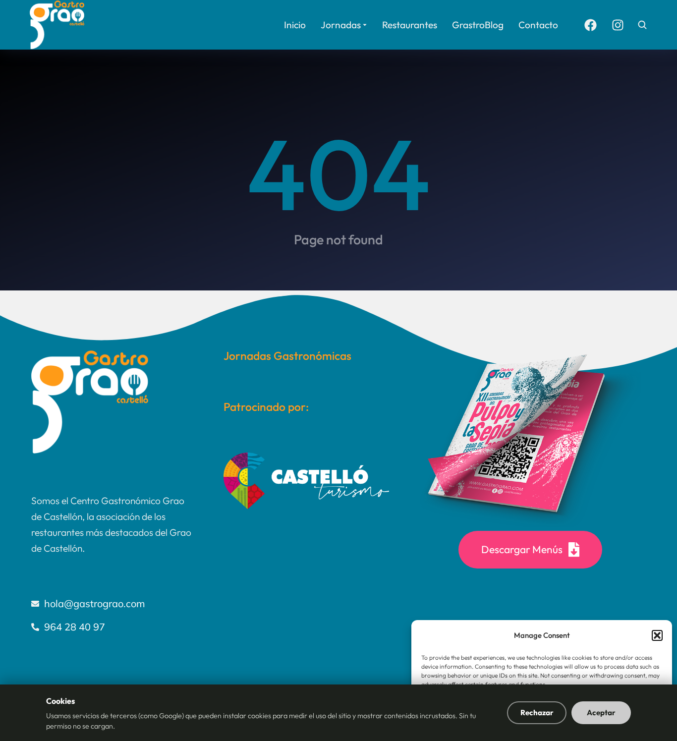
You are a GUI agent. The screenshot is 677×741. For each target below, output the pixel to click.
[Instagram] (617, 24)
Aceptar (601, 712)
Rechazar (537, 712)
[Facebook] (590, 24)
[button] (657, 635)
